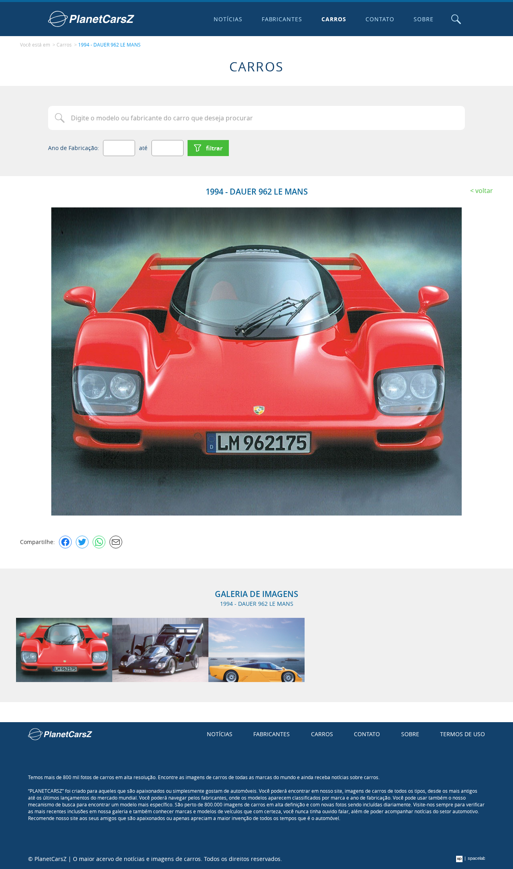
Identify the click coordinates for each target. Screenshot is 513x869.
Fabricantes (282, 19)
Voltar (484, 190)
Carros (333, 19)
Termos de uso (462, 734)
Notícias (228, 19)
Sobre (424, 19)
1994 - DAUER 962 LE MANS (109, 44)
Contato (380, 19)
